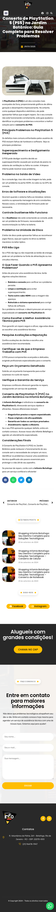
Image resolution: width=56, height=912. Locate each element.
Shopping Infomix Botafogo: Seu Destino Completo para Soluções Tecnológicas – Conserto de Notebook (34, 573)
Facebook (17, 606)
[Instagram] (47, 13)
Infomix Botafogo (43, 431)
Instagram (40, 606)
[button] (6, 13)
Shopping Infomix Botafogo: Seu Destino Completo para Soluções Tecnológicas (34, 536)
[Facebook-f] (43, 818)
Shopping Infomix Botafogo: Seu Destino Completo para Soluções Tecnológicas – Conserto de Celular (34, 554)
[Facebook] (42, 13)
